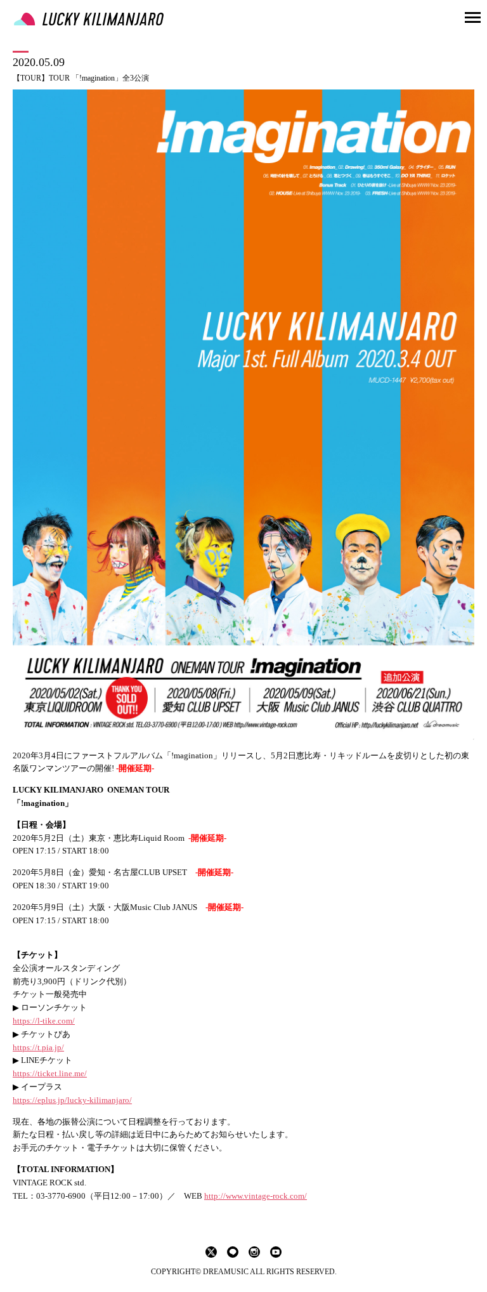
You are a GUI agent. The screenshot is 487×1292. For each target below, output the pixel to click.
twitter (211, 1252)
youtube (276, 1252)
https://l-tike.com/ (44, 1020)
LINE (232, 1252)
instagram (254, 1252)
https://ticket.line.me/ (50, 1073)
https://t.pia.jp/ (38, 1047)
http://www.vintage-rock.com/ (255, 1196)
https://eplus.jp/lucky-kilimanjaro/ (72, 1100)
